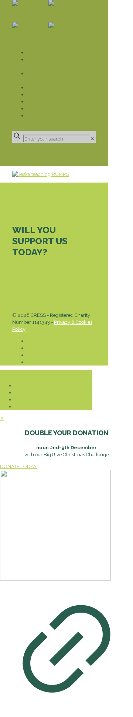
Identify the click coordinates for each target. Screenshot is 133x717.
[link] (93, 139)
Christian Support (51, 94)
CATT (32, 108)
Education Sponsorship (58, 87)
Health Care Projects (55, 101)
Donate (22, 127)
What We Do (43, 52)
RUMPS (35, 115)
